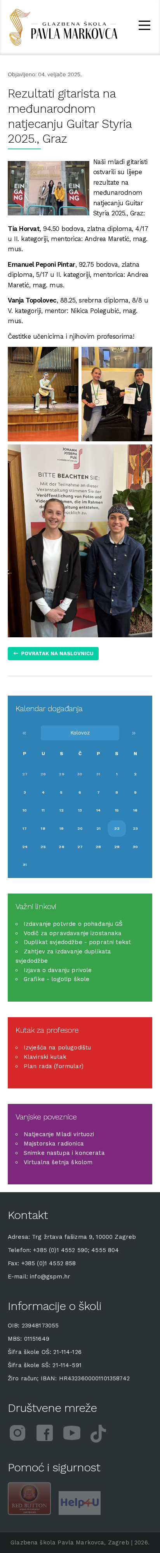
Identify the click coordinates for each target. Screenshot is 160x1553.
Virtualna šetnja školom (58, 1162)
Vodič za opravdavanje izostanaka (73, 933)
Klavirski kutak (45, 1056)
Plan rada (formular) (53, 1066)
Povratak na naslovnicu (57, 653)
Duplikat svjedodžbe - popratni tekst (77, 942)
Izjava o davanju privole (58, 970)
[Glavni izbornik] (144, 27)
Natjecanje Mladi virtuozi (59, 1134)
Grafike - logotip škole (56, 979)
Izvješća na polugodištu (57, 1047)
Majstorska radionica (54, 1143)
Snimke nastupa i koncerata (64, 1152)
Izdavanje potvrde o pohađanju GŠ (73, 923)
